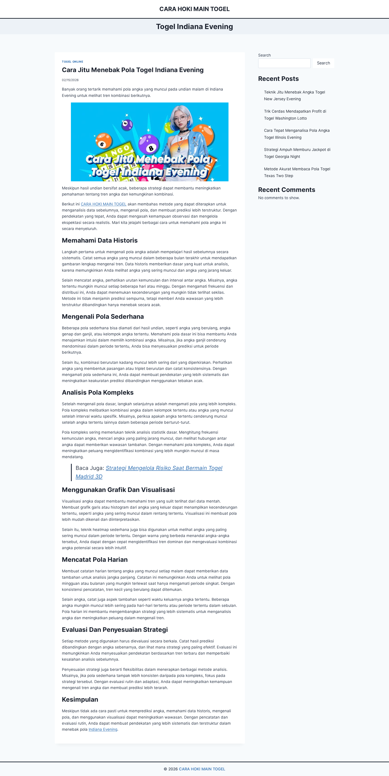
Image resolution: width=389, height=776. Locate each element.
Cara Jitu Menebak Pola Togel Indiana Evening (133, 70)
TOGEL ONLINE (72, 61)
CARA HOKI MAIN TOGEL (202, 769)
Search (264, 55)
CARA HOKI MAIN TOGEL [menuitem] (104, 204)
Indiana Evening (103, 729)
